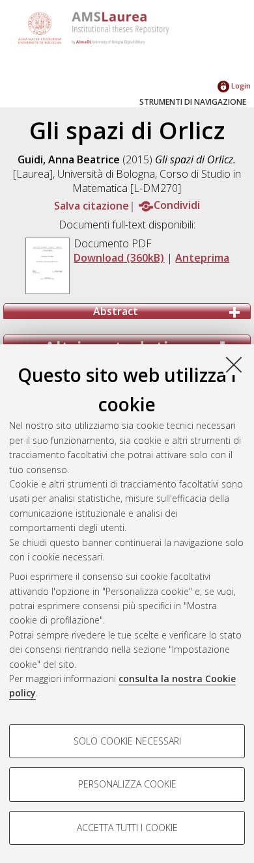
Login (240, 85)
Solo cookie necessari (127, 741)
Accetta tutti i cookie (127, 827)
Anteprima (202, 258)
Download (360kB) (119, 258)
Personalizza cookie (127, 784)
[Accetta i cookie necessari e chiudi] (233, 364)
